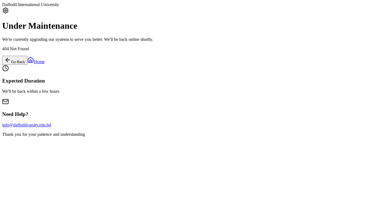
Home (39, 61)
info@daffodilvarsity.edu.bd (26, 125)
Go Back (18, 62)
